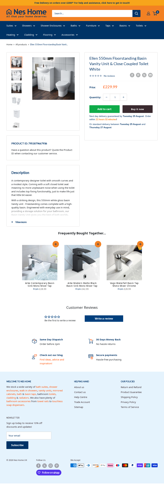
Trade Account (82, 402)
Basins (123, 25)
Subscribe (17, 445)
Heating (10, 34)
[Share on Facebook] (132, 75)
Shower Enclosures (51, 25)
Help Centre (80, 397)
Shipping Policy (129, 397)
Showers (27, 25)
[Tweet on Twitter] (144, 75)
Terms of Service (130, 407)
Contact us (80, 392)
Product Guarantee (131, 392)
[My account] (148, 13)
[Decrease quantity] (106, 97)
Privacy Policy (128, 402)
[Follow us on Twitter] (44, 465)
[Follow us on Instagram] (50, 465)
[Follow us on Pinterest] (56, 465)
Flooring (47, 34)
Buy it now (137, 109)
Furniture (91, 25)
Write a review (104, 318)
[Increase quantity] (123, 97)
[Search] (136, 13)
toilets (52, 394)
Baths (74, 25)
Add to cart (104, 109)
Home (9, 44)
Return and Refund (131, 387)
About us (79, 387)
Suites (9, 25)
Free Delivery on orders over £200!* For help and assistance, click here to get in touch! (82, 2)
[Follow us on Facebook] (38, 465)
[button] (56, 244)
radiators (24, 397)
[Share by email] (150, 75)
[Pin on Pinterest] (138, 75)
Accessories (68, 34)
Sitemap (78, 407)
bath (19, 394)
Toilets (139, 25)
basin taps (30, 394)
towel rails (43, 401)
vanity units (45, 390)
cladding (11, 397)
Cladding (29, 34)
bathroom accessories (18, 401)
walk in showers (28, 390)
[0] (155, 13)
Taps (107, 25)
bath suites (42, 386)
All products (21, 44)
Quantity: (95, 97)
